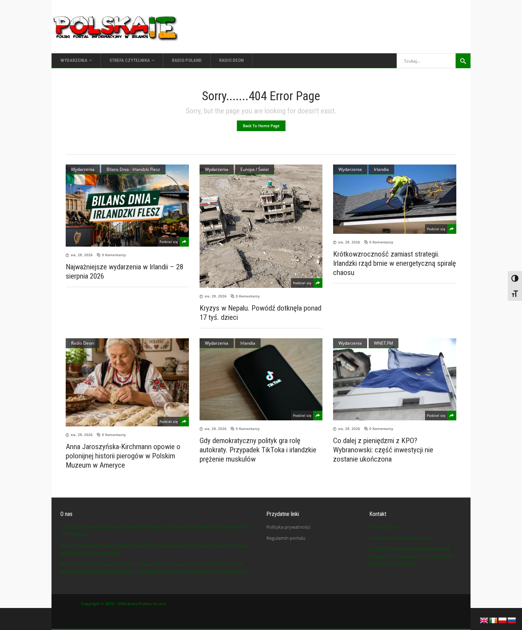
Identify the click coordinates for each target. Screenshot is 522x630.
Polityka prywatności (288, 527)
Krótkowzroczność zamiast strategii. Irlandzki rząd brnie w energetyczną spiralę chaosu (394, 263)
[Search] (463, 60)
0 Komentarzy (114, 254)
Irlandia (381, 169)
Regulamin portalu (285, 538)
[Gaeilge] (493, 619)
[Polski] (502, 619)
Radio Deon (82, 343)
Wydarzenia (82, 169)
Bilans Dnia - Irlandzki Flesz (133, 169)
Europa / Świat (254, 169)
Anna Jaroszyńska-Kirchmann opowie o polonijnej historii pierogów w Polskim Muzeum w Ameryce (123, 455)
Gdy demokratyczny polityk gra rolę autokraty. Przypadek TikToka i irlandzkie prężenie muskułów (258, 449)
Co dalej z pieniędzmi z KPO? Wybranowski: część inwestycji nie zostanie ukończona (383, 449)
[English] (484, 619)
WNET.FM (383, 343)
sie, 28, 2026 (82, 254)
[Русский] (512, 619)
